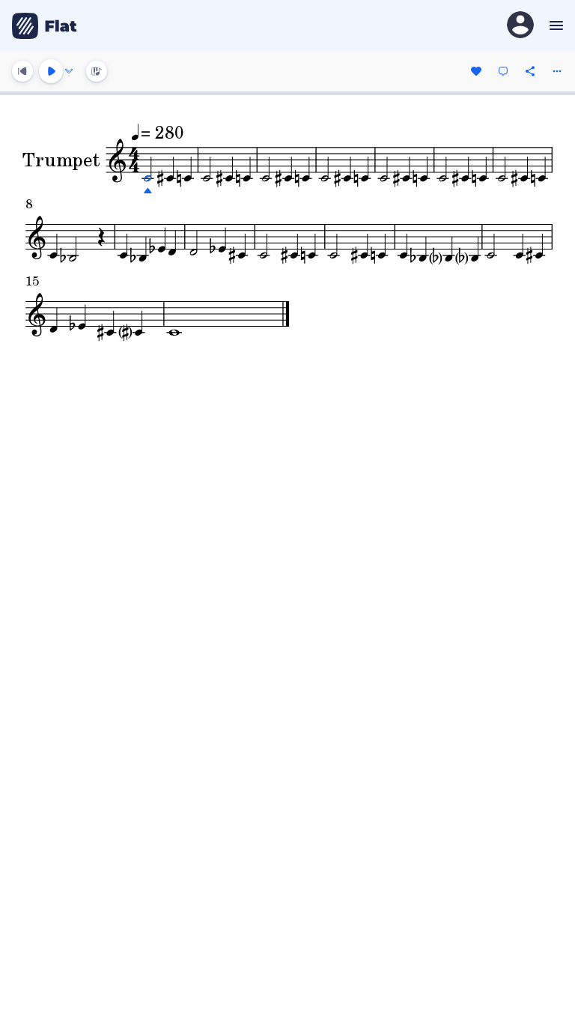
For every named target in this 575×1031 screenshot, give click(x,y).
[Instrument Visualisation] (96, 71)
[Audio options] (69, 71)
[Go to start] (22, 71)
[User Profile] (520, 25)
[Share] (530, 71)
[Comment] (503, 71)
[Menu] (554, 25)
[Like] (476, 71)
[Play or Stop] (51, 71)
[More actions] (557, 71)
